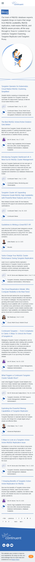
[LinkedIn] (3, 545)
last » (21, 521)
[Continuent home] (17, 3)
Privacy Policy (15, 559)
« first (4, 518)
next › (16, 521)
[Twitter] (7, 545)
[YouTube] (11, 545)
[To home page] (11, 536)
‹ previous (11, 518)
